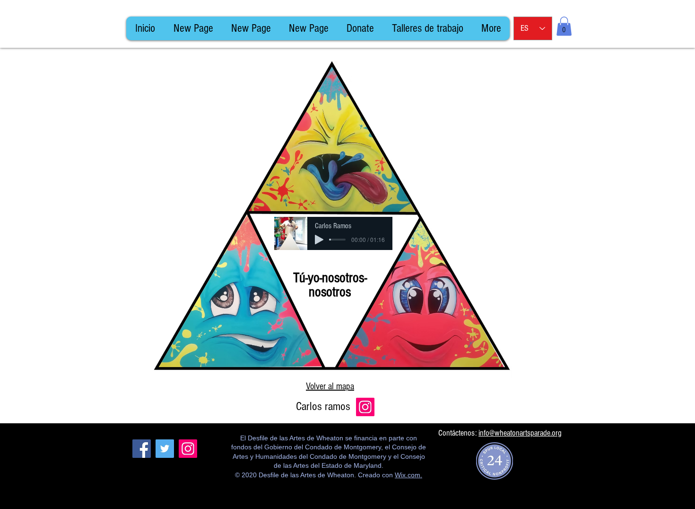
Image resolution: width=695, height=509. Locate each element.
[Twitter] (165, 448)
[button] (564, 26)
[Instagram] (365, 407)
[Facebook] (141, 448)
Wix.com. (408, 475)
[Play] (319, 239)
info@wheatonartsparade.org (520, 433)
